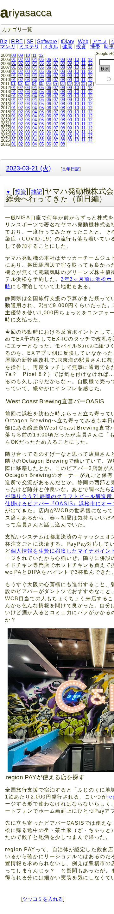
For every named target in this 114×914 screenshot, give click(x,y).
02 (20, 59)
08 (13, 55)
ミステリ (29, 46)
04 (34, 59)
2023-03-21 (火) (28, 168)
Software (47, 41)
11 (34, 55)
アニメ (99, 41)
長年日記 (70, 168)
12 (41, 55)
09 (20, 55)
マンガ (7, 46)
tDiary (67, 41)
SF (30, 41)
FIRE (17, 41)
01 (13, 59)
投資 (81, 46)
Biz (3, 41)
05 (41, 59)
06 (49, 59)
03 (27, 59)
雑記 (36, 192)
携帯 (95, 46)
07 (56, 59)
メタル (50, 46)
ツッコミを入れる (42, 899)
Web (83, 41)
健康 (67, 46)
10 (27, 55)
